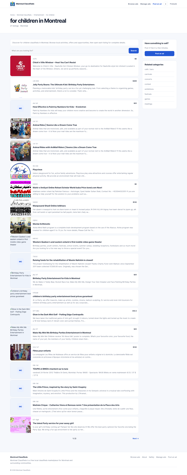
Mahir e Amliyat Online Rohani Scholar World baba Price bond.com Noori (67, 187)
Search (134, 51)
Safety (151, 457)
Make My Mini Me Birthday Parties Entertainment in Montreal (62, 332)
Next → (136, 438)
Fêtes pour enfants (42, 350)
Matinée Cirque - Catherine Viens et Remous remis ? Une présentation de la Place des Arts (76, 405)
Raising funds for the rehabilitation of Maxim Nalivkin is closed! (63, 260)
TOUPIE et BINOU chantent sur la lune (50, 369)
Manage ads (145, 4)
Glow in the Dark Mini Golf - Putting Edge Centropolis (58, 314)
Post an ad (157, 4)
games (147, 99)
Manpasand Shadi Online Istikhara (49, 206)
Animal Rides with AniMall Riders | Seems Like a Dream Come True (65, 147)
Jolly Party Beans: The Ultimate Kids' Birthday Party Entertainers (63, 84)
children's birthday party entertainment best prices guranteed (62, 296)
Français (173, 4)
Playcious (37, 169)
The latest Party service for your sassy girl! (53, 423)
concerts (148, 79)
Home (12, 15)
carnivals (148, 74)
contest (148, 84)
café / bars (149, 69)
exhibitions (149, 89)
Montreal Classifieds (24, 15)
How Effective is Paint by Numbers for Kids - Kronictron (59, 107)
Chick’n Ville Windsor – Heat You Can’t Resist (54, 62)
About (144, 457)
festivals (148, 94)
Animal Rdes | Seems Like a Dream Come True (55, 125)
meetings (148, 104)
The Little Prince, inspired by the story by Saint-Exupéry (59, 387)
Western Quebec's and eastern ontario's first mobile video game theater (67, 242)
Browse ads (133, 4)
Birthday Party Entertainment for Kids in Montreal (56, 278)
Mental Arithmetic (41, 224)
